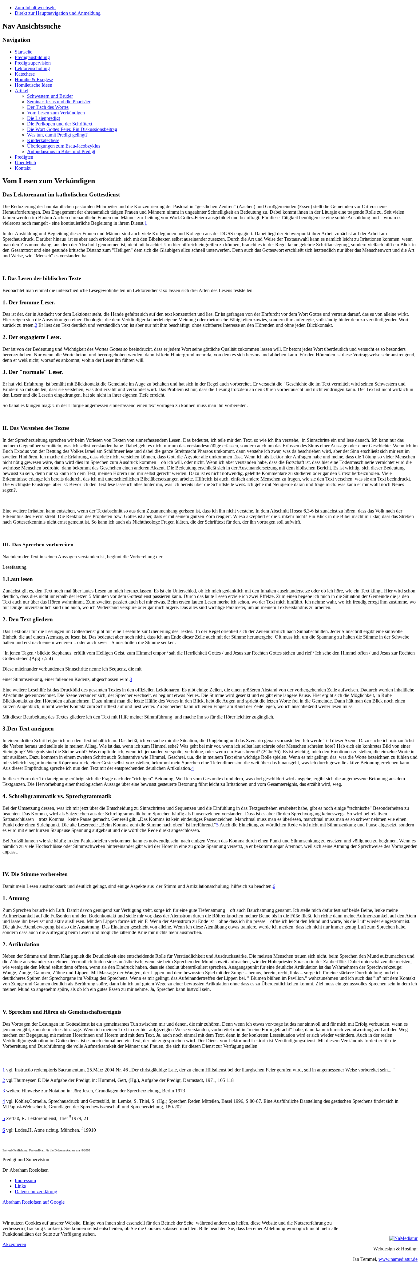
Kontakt (22, 168)
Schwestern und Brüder (50, 96)
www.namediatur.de (398, 1259)
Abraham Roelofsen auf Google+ (34, 1202)
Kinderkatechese (43, 140)
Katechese (25, 74)
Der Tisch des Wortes (48, 107)
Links (20, 1186)
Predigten (24, 157)
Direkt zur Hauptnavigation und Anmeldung (58, 13)
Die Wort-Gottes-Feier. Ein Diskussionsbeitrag (72, 129)
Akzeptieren (14, 1244)
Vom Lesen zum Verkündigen (56, 112)
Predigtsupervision (33, 62)
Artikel (21, 90)
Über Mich (25, 162)
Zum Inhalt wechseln (35, 7)
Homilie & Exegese (34, 79)
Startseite (23, 51)
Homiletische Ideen (33, 85)
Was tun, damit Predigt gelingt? (57, 134)
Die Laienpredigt (43, 118)
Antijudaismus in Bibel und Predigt (61, 151)
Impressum (25, 1180)
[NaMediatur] (403, 1238)
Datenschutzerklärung (36, 1191)
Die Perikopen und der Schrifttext (59, 123)
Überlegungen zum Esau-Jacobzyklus (63, 145)
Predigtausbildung (32, 57)
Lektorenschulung (32, 68)
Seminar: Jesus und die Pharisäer (58, 101)
